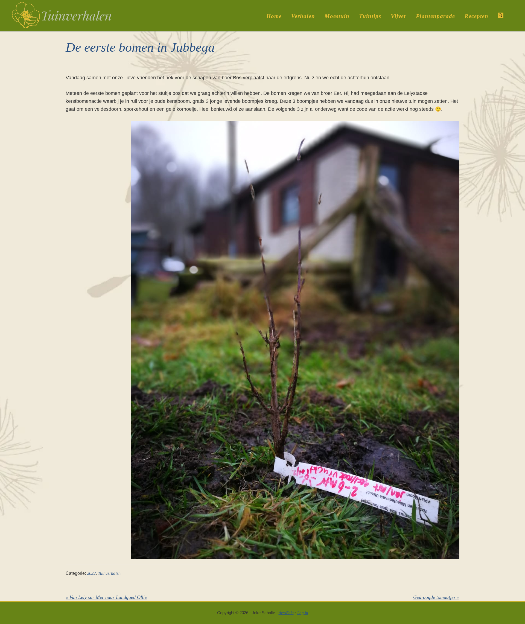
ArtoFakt (286, 613)
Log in (302, 613)
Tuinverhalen (109, 573)
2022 (91, 573)
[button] (501, 15)
